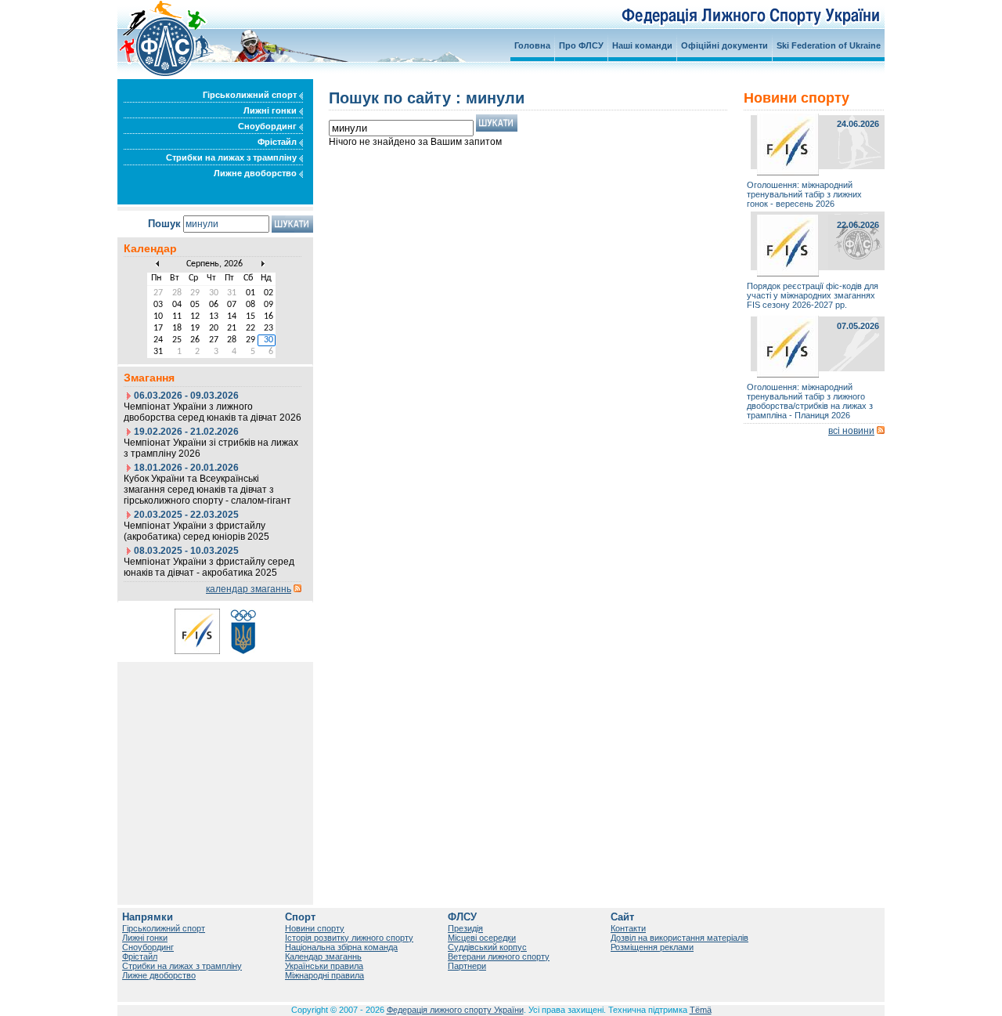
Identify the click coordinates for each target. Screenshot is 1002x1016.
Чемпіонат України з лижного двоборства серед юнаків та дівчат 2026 (212, 412)
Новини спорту (314, 928)
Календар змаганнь (323, 956)
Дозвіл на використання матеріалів (679, 937)
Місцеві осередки (482, 937)
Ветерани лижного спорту (499, 956)
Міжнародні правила (324, 975)
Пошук (164, 224)
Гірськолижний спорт (251, 94)
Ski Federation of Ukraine (829, 45)
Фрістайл (278, 141)
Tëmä (701, 1009)
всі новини (851, 430)
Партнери (467, 966)
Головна (532, 45)
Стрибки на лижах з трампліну (232, 157)
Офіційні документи (724, 45)
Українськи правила (324, 966)
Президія (465, 928)
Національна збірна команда (341, 947)
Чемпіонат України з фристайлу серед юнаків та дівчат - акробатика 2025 (209, 567)
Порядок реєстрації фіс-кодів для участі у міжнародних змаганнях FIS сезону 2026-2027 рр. (812, 295)
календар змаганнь (248, 589)
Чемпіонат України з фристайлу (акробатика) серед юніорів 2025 (196, 531)
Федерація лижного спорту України (455, 1009)
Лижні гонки (271, 110)
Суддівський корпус (487, 947)
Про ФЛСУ (581, 45)
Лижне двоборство (256, 173)
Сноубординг (268, 126)
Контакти (628, 928)
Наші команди (642, 45)
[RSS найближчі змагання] (297, 589)
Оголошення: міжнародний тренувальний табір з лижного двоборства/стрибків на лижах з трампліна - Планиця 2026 (810, 401)
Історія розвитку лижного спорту (349, 937)
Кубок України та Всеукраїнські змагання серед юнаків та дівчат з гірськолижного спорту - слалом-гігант (207, 489)
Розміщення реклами (652, 947)
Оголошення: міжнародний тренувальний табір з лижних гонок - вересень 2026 (804, 194)
